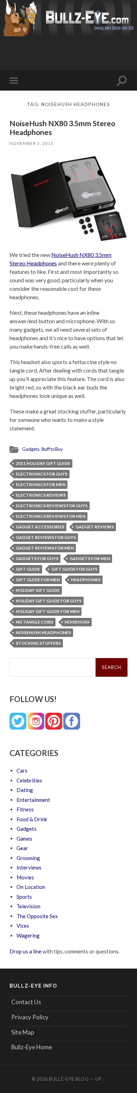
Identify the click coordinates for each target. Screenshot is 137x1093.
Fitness (25, 809)
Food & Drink (32, 819)
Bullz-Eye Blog (69, 1079)
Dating (25, 790)
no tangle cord (34, 622)
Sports (24, 897)
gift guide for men (38, 579)
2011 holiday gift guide (43, 463)
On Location (31, 887)
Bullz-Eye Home (31, 1047)
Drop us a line (25, 951)
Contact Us (26, 1002)
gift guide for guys (74, 569)
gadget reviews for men (45, 548)
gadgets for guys (37, 558)
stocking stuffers (38, 643)
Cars (22, 770)
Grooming (28, 858)
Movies (25, 877)
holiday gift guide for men (47, 611)
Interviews (29, 867)
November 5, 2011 (31, 143)
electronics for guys (41, 474)
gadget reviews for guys (46, 537)
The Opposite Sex (37, 916)
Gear (22, 848)
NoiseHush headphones (43, 632)
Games (24, 838)
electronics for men (40, 484)
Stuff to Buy (52, 449)
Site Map (22, 1032)
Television (28, 906)
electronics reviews (41, 495)
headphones (85, 579)
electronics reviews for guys (51, 505)
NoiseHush (77, 622)
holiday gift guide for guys (48, 600)
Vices (23, 925)
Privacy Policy (29, 1017)
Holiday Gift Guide (38, 590)
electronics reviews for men (50, 516)
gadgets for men (90, 558)
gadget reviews (95, 526)
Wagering (28, 935)
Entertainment (33, 800)
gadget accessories (40, 526)
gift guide (28, 569)
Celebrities (29, 780)
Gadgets (30, 449)
